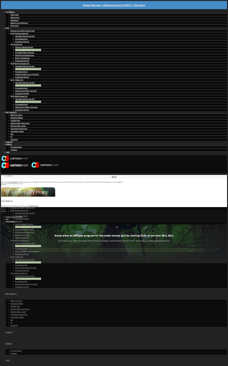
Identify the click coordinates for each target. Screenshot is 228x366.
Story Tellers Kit (16, 80)
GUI (11, 134)
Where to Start (16, 115)
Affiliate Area (10, 222)
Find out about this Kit (24, 47)
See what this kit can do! (25, 66)
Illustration (14, 17)
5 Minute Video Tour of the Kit (27, 74)
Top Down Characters (18, 129)
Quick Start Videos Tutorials (26, 107)
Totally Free (15, 120)
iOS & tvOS (14, 15)
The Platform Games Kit (19, 63)
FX (11, 137)
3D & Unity (14, 26)
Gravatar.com (33, 206)
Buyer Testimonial (22, 58)
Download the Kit (22, 42)
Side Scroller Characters (20, 123)
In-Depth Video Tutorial (24, 53)
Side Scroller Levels (18, 126)
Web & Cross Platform (19, 23)
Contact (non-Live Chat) (14, 217)
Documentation (21, 39)
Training (13, 150)
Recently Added (16, 118)
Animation (14, 20)
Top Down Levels (17, 131)
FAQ (7, 219)
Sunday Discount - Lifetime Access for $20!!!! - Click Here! (114, 5)
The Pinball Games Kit (19, 96)
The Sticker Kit (16, 44)
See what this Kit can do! (25, 36)
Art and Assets (16, 147)
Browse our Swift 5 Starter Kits (22, 31)
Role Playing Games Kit (19, 33)
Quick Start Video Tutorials (26, 91)
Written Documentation (24, 55)
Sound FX (14, 139)
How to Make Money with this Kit (28, 50)
